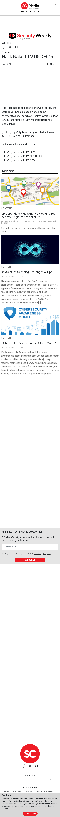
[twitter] (10, 47)
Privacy (49, 779)
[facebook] (3, 47)
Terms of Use (37, 554)
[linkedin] (16, 47)
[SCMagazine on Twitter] (30, 766)
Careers (41, 779)
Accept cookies (30, 813)
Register (34, 12)
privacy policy (34, 806)
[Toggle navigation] (5, 5)
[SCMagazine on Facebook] (23, 766)
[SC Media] (30, 6)
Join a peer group (40, 791)
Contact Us (33, 779)
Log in (24, 12)
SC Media (11, 779)
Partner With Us (52, 791)
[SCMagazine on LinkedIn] (36, 766)
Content (7, 52)
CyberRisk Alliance (22, 779)
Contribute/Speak (16, 791)
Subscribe (6, 43)
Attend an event (28, 791)
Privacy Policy (47, 554)
